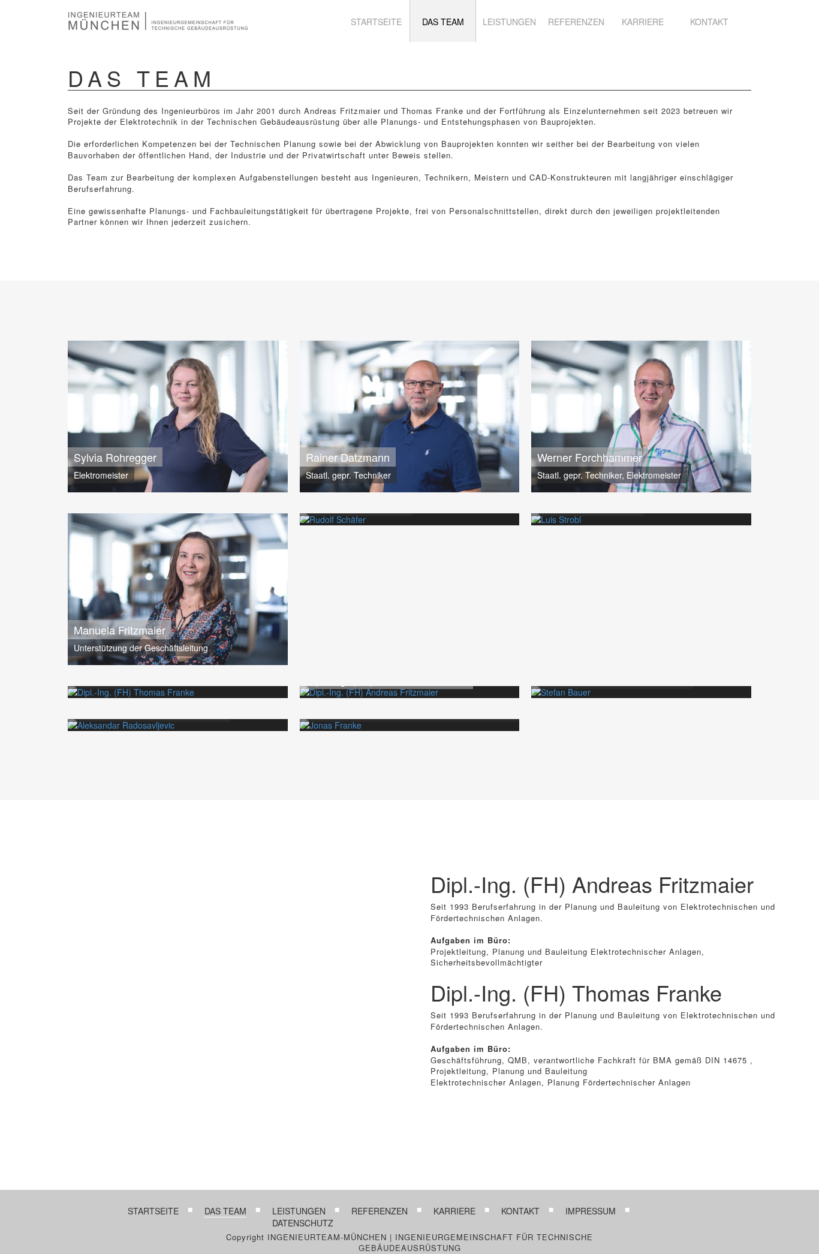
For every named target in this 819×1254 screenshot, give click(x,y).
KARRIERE (643, 22)
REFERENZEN (576, 22)
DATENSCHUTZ (302, 1223)
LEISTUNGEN (509, 22)
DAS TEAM (443, 22)
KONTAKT (709, 22)
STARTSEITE (376, 22)
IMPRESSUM (590, 1211)
